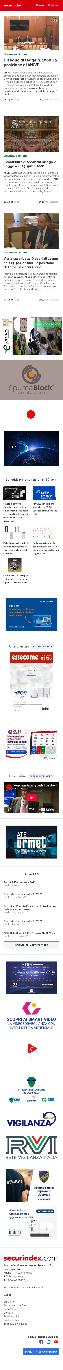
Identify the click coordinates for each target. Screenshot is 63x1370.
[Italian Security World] (31, 465)
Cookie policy (11, 1320)
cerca (54, 5)
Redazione (10, 1309)
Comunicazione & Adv (16, 1305)
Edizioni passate (42, 646)
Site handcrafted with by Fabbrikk (24, 1287)
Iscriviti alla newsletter (31, 945)
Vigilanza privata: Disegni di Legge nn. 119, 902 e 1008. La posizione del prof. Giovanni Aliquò (31, 263)
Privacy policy (11, 1316)
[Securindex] (16, 5)
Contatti (8, 1312)
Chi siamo (9, 1301)
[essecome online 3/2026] (31, 713)
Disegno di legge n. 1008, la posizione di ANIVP (30, 62)
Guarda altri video (41, 776)
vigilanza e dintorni (15, 54)
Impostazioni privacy (15, 1323)
